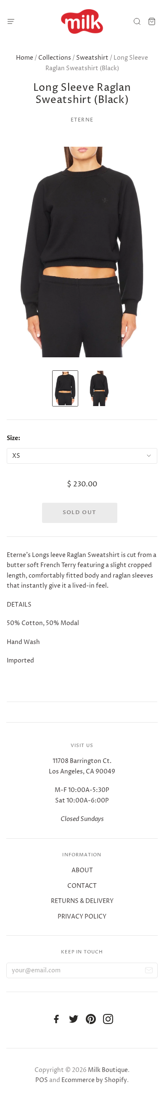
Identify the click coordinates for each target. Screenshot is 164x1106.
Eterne (82, 120)
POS (41, 1080)
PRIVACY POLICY (82, 917)
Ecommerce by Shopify (94, 1080)
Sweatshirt (92, 58)
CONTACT (82, 886)
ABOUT (82, 870)
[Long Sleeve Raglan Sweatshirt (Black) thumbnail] (65, 388)
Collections (54, 58)
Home (24, 58)
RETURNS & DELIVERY (82, 901)
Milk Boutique (108, 1070)
